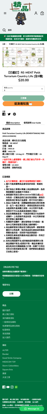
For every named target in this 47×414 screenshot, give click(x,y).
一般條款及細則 (9, 322)
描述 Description (13, 123)
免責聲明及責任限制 (11, 326)
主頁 (3, 44)
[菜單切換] (5, 13)
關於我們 (6, 310)
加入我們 (6, 337)
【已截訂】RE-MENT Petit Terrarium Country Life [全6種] (26, 44)
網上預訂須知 (8, 314)
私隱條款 (6, 330)
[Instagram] (12, 387)
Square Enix (7, 369)
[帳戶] (36, 12)
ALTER (5, 350)
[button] (23, 103)
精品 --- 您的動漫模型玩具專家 (19, 405)
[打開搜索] (4, 30)
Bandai (5, 354)
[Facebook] (3, 387)
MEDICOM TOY (9, 362)
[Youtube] (8, 387)
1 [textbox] (4, 90)
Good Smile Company (11, 358)
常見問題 (6, 333)
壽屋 (4, 373)
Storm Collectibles (10, 365)
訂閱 (11, 293)
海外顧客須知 (8, 318)
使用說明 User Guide (32, 123)
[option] (23, 57)
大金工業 (6, 377)
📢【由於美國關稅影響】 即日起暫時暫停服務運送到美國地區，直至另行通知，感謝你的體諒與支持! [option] (23, 37)
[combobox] (23, 89)
